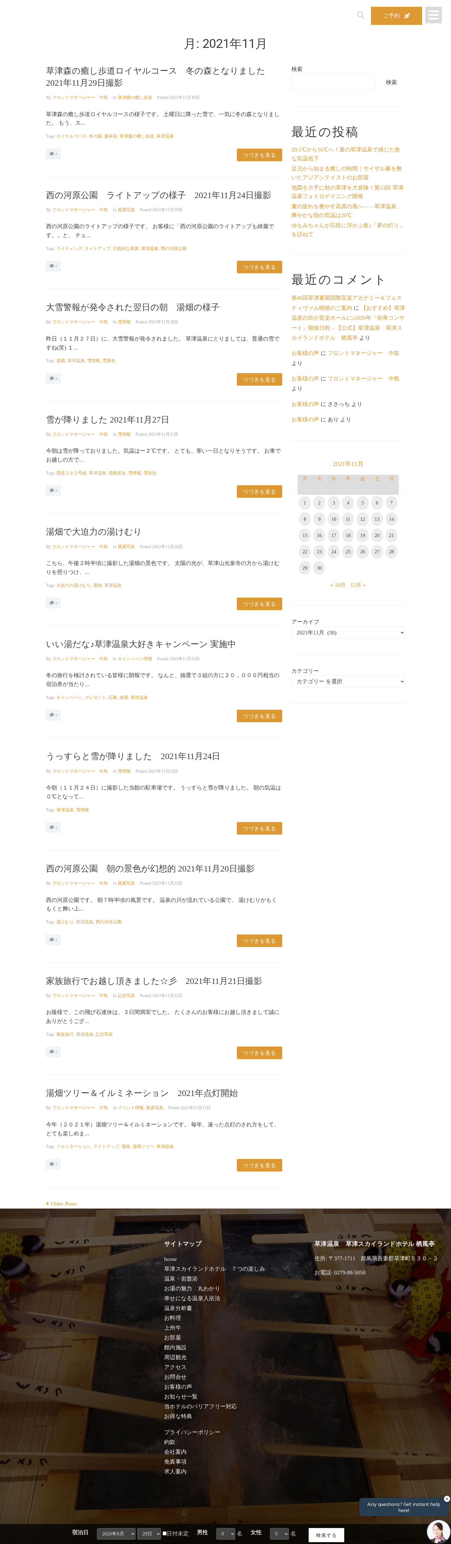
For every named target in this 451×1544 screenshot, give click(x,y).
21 (391, 535)
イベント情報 (131, 1107)
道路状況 (117, 473)
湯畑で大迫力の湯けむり (98, 531)
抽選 (124, 697)
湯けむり (65, 922)
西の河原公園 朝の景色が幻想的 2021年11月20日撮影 (150, 868)
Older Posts (61, 1204)
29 (305, 568)
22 (305, 551)
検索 (297, 69)
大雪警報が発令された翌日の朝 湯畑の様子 (133, 307)
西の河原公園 (174, 248)
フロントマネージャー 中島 (80, 97)
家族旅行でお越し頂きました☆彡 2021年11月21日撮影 (154, 981)
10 (333, 519)
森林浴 (110, 136)
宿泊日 (80, 1532)
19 (362, 535)
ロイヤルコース (71, 136)
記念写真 (126, 995)
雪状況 (150, 473)
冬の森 (95, 136)
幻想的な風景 (126, 248)
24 (333, 551)
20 (377, 535)
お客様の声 (305, 353)
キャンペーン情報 (135, 659)
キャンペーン (69, 697)
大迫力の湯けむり (73, 585)
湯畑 (60, 360)
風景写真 (126, 210)
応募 (113, 697)
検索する (326, 1535)
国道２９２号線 (71, 473)
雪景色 (108, 360)
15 (305, 535)
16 (319, 535)
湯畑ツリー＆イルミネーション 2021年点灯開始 (142, 1093)
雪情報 (124, 322)
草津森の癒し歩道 (135, 97)
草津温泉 (165, 136)
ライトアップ (97, 248)
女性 (256, 1532)
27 (377, 551)
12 (362, 519)
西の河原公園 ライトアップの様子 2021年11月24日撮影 (158, 195)
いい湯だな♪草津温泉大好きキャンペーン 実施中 (141, 644)
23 (319, 551)
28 (391, 551)
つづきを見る (259, 154)
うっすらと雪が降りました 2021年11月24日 (133, 756)
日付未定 (178, 1533)
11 (348, 519)
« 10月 (338, 585)
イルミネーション (73, 1146)
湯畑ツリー (143, 1146)
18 (348, 535)
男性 (202, 1532)
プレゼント (95, 697)
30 (319, 568)
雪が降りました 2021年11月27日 (112, 419)
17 (333, 535)
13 (377, 519)
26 (362, 551)
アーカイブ (305, 622)
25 (348, 551)
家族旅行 (65, 1034)
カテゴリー (305, 671)
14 (391, 519)
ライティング (69, 248)
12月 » (358, 585)
